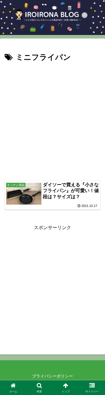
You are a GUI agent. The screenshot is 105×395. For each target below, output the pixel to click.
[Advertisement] (52, 119)
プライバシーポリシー (52, 376)
